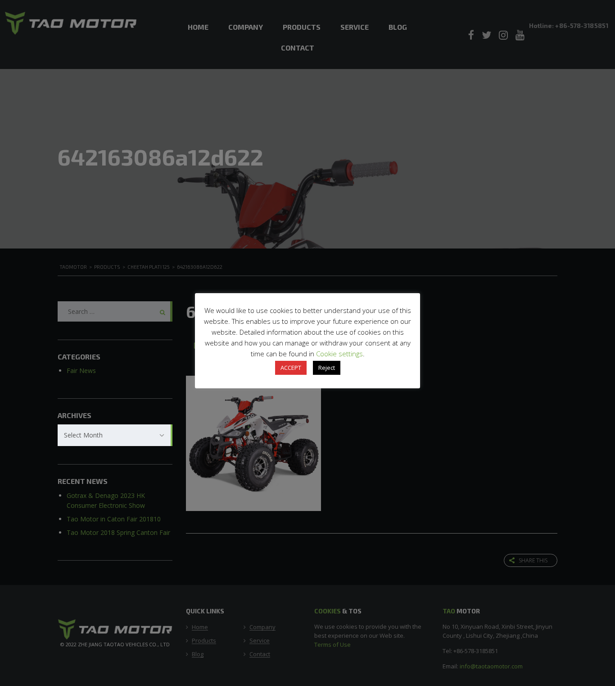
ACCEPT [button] (290, 368)
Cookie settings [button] (339, 353)
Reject (326, 368)
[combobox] (115, 435)
